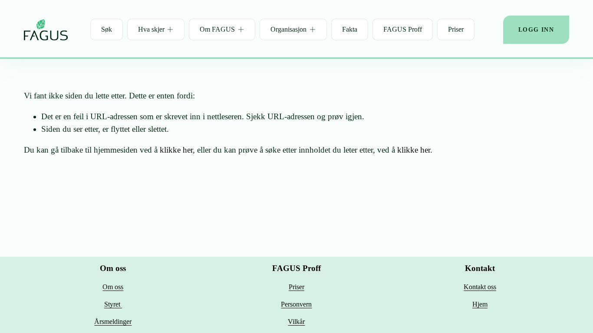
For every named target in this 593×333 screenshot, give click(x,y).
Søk (106, 29)
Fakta (349, 29)
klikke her (176, 149)
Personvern (296, 304)
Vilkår (296, 321)
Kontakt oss (480, 287)
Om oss (112, 287)
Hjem (480, 304)
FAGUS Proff (402, 29)
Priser (456, 29)
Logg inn (536, 29)
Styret (113, 304)
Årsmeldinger (113, 321)
